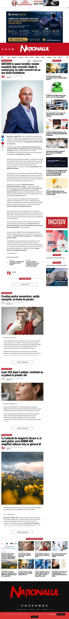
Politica (31, 57)
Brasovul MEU (57, 265)
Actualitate (20, 57)
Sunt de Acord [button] (34, 616)
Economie (37, 57)
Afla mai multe (52, 614)
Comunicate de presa (37, 61)
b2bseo (8, 77)
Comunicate (49, 57)
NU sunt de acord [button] (60, 614)
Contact (29, 61)
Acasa (8, 57)
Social (26, 57)
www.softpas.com (61, 257)
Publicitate (25, 609)
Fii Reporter (18, 609)
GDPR (55, 57)
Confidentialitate (45, 609)
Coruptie (43, 57)
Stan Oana (9, 303)
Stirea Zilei (14, 57)
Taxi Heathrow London (51, 257)
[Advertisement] (57, 206)
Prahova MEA (63, 265)
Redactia (60, 57)
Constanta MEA (49, 265)
